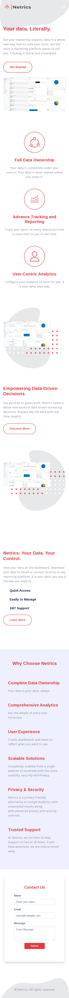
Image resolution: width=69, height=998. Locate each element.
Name (17, 895)
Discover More (20, 428)
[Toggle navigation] (63, 7)
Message (19, 923)
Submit (34, 946)
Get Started (18, 67)
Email (17, 909)
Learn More (17, 620)
